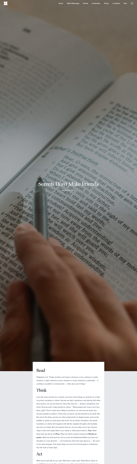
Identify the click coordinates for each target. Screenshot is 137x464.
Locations (116, 3)
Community (96, 3)
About (61, 3)
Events (85, 3)
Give (125, 3)
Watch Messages (73, 3)
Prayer (106, 3)
